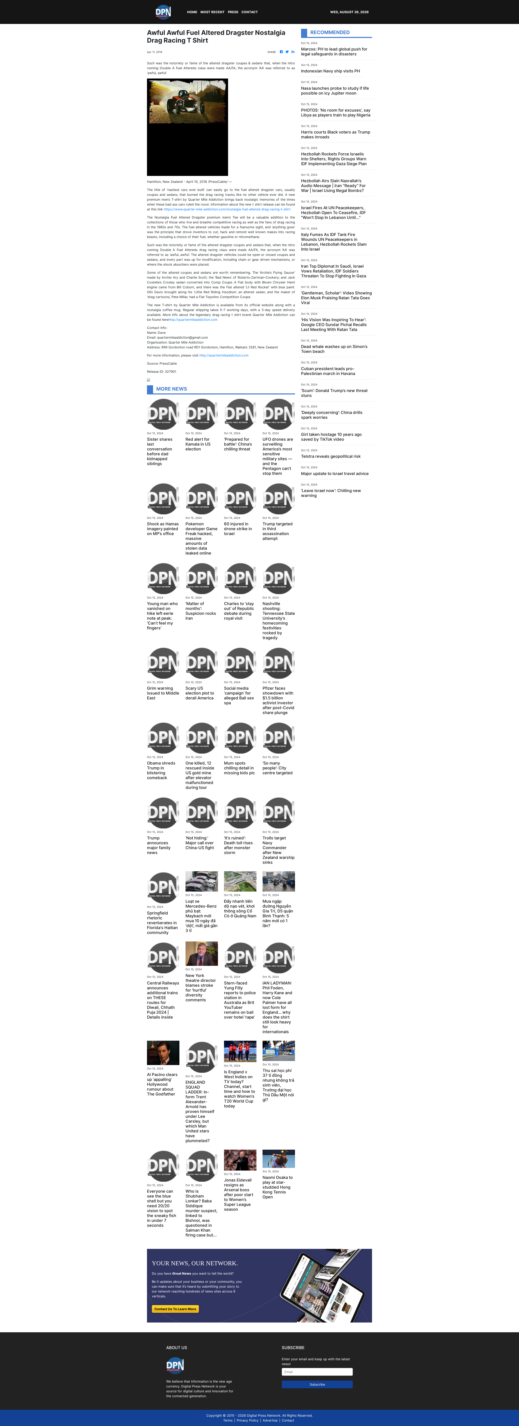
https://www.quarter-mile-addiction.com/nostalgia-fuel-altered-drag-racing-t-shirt (227, 209)
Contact (288, 1420)
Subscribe (317, 1384)
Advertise (270, 1420)
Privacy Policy (247, 1420)
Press (233, 12)
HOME (192, 12)
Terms (228, 1420)
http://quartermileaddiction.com (193, 320)
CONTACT (249, 12)
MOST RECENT (213, 12)
